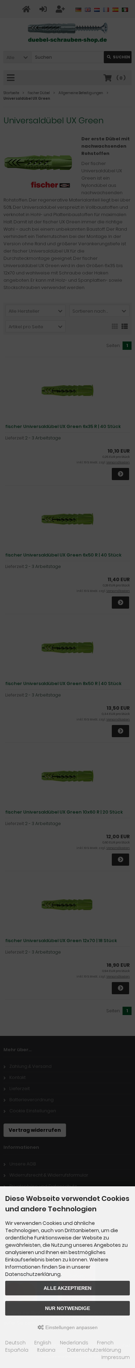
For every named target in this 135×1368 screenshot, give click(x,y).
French (105, 1342)
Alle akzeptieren (67, 1288)
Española (16, 1349)
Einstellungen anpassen (71, 1327)
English (42, 1342)
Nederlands (74, 1342)
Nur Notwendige (67, 1308)
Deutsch (15, 1342)
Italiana (46, 1349)
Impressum (115, 1357)
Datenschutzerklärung (94, 1349)
